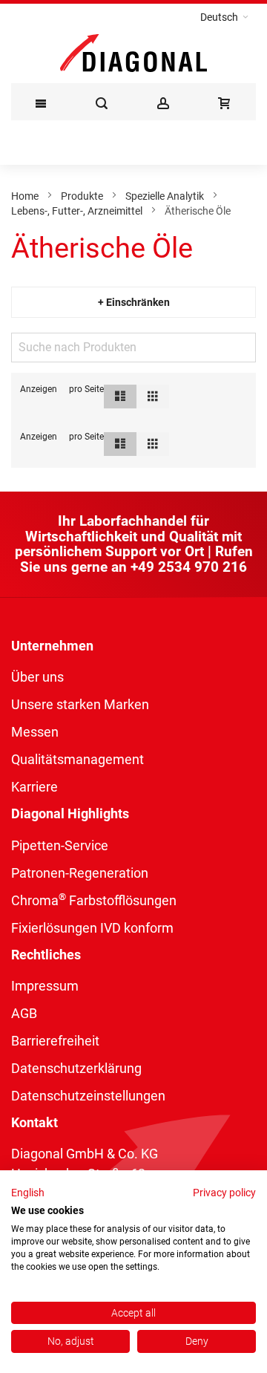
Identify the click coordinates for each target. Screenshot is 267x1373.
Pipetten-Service (59, 845)
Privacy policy (224, 1192)
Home (25, 196)
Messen (35, 732)
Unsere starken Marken (80, 704)
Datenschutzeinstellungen (88, 1095)
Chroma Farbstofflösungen (94, 900)
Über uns (37, 677)
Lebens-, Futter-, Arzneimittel (76, 211)
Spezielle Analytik (164, 196)
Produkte (82, 196)
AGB (24, 1013)
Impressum (45, 986)
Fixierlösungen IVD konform (92, 928)
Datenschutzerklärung (76, 1068)
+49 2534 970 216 (189, 566)
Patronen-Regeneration (79, 873)
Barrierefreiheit (55, 1040)
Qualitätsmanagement (77, 759)
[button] (224, 17)
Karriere (34, 787)
